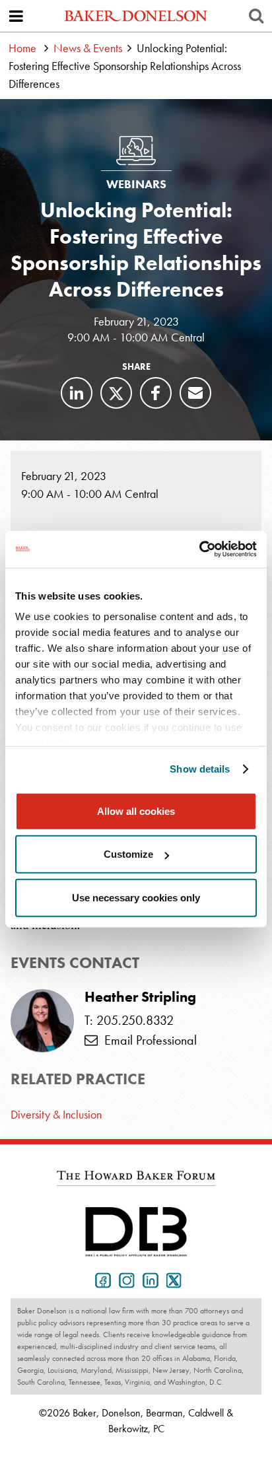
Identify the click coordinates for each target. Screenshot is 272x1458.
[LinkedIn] (76, 393)
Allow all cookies (136, 810)
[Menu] (16, 16)
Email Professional (147, 1040)
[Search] (256, 16)
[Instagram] (124, 1279)
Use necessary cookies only (136, 897)
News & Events (87, 47)
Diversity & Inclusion (56, 1114)
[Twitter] (116, 393)
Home (22, 47)
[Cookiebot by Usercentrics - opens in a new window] (199, 549)
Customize (128, 854)
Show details (200, 769)
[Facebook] (156, 393)
